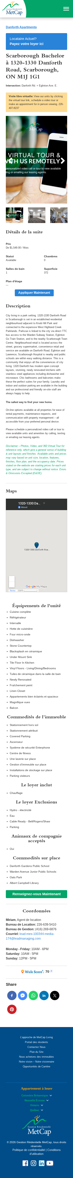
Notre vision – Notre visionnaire (36, 1061)
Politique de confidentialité (28, 1150)
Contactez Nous (36, 1047)
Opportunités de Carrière (36, 1066)
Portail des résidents (36, 1042)
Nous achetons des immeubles (36, 1056)
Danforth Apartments (21, 27)
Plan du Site (36, 1051)
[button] (66, 9)
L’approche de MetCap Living (36, 1037)
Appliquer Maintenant (34, 292)
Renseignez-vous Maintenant (36, 894)
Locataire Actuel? (26, 41)
